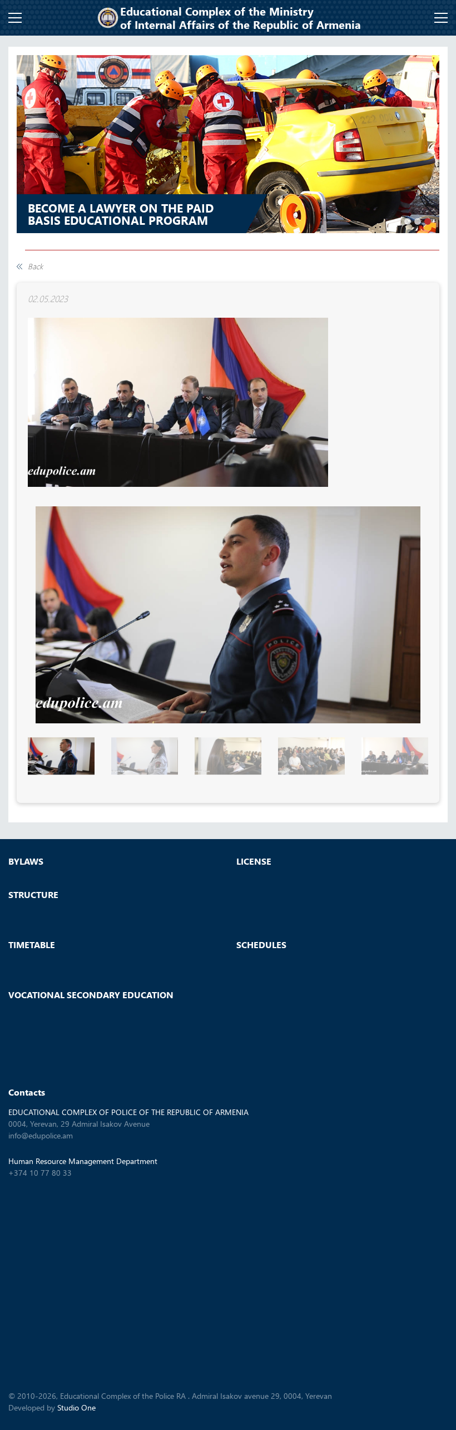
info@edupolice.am (40, 1135)
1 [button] (407, 221)
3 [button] (427, 221)
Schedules (261, 944)
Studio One (76, 1407)
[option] (228, 144)
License (253, 861)
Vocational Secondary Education (91, 994)
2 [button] (417, 221)
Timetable (31, 944)
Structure (33, 894)
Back (35, 267)
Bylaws (25, 861)
